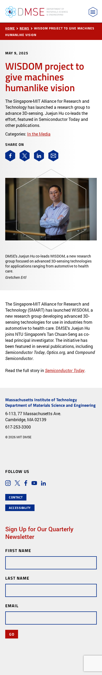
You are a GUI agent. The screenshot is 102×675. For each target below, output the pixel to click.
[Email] (53, 155)
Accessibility (20, 508)
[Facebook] (10, 155)
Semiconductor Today (64, 370)
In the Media (38, 134)
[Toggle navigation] (93, 12)
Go (11, 634)
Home (10, 28)
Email (12, 605)
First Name (18, 550)
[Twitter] (25, 155)
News (24, 28)
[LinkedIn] (39, 155)
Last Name (17, 578)
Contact (16, 497)
